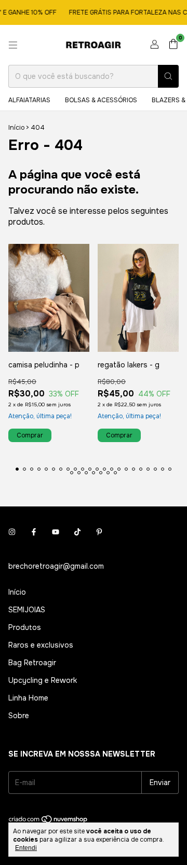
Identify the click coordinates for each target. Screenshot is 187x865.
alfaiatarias (29, 100)
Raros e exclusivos (40, 645)
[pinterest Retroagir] (99, 532)
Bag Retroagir (32, 662)
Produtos (24, 627)
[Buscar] (168, 76)
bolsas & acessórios (101, 100)
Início (16, 127)
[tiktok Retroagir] (77, 532)
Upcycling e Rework (42, 680)
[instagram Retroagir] (12, 532)
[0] (173, 44)
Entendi (26, 848)
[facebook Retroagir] (33, 532)
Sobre (18, 715)
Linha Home (28, 698)
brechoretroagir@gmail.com (56, 566)
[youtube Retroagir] (55, 532)
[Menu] (13, 45)
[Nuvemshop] (48, 821)
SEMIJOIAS (26, 609)
